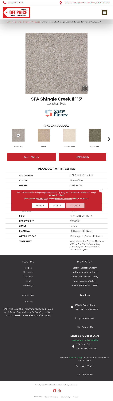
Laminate (28, 276)
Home (8, 22)
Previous (4, 135)
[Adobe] (44, 135)
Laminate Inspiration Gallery (84, 276)
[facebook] (55, 391)
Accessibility (38, 397)
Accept (40, 205)
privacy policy (42, 199)
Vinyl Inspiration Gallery (85, 281)
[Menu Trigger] (104, 12)
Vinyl (28, 281)
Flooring (17, 22)
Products (35, 22)
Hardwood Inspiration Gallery (85, 272)
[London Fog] (18, 135)
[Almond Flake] (69, 135)
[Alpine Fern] (94, 135)
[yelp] (60, 391)
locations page (76, 357)
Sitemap (76, 397)
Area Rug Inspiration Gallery (85, 285)
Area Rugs (28, 285)
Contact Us (31, 157)
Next (109, 135)
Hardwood (28, 272)
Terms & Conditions (51, 397)
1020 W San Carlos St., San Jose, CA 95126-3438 (87, 3)
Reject (57, 205)
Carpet (26, 22)
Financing (82, 157)
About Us (28, 301)
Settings (75, 205)
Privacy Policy (65, 397)
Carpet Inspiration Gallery (85, 268)
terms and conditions (63, 199)
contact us (87, 327)
